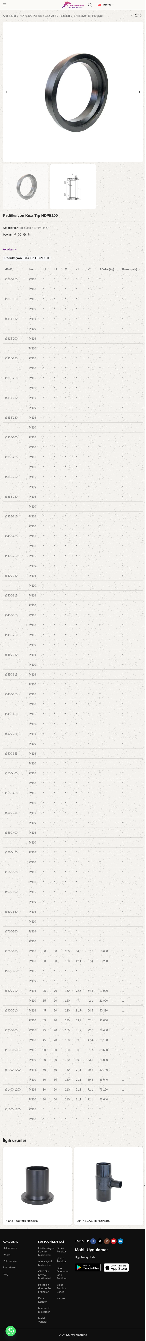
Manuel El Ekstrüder (44, 1310)
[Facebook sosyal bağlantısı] (15, 234)
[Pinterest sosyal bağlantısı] (24, 234)
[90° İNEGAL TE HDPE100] (108, 1182)
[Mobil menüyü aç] (5, 5)
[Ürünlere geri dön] (136, 15)
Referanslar (10, 1261)
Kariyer (61, 1298)
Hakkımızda (10, 1248)
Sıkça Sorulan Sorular (61, 1288)
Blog (5, 1274)
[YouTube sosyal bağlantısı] (114, 1241)
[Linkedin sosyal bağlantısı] (29, 234)
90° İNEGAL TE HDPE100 (93, 1220)
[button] (6, 92)
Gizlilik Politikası (62, 1250)
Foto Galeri (9, 1267)
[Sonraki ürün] (141, 15)
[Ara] (90, 5)
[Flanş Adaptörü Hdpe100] (37, 1182)
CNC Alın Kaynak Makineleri (44, 1275)
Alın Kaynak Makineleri (45, 1263)
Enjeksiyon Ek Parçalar (88, 15)
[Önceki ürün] (131, 15)
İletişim (7, 1254)
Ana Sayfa (9, 15)
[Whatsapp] (11, 1331)
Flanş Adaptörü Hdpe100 (22, 1220)
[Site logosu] (73, 4)
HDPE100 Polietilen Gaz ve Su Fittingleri (45, 15)
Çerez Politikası (62, 1259)
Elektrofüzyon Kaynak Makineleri (45, 1251)
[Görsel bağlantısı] (88, 1267)
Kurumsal (10, 1241)
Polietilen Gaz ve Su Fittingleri (44, 1288)
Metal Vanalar (42, 1320)
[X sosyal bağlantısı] (19, 234)
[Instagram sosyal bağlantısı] (107, 1241)
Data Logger (42, 1300)
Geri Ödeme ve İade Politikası (63, 1273)
